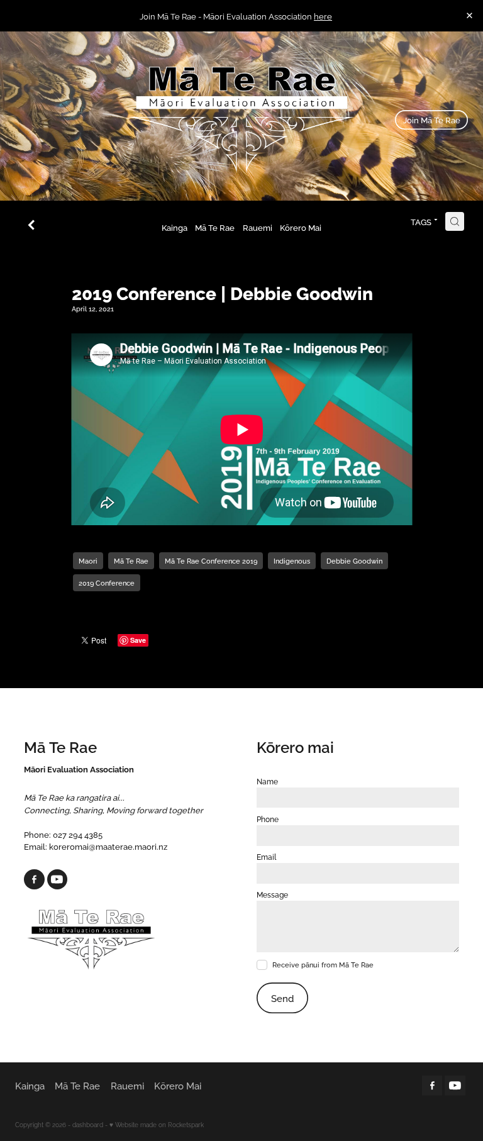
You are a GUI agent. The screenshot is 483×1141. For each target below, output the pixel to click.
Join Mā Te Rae (431, 119)
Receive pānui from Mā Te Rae (323, 964)
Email (266, 856)
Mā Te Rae (215, 227)
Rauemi (257, 227)
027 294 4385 (78, 834)
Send (282, 998)
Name (267, 781)
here (323, 15)
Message (272, 894)
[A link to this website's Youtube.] (57, 879)
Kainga (174, 227)
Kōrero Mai (300, 227)
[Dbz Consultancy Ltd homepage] (241, 120)
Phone (268, 819)
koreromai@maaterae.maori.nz (108, 846)
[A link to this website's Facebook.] (34, 879)
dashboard (87, 1124)
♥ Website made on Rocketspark (156, 1124)
